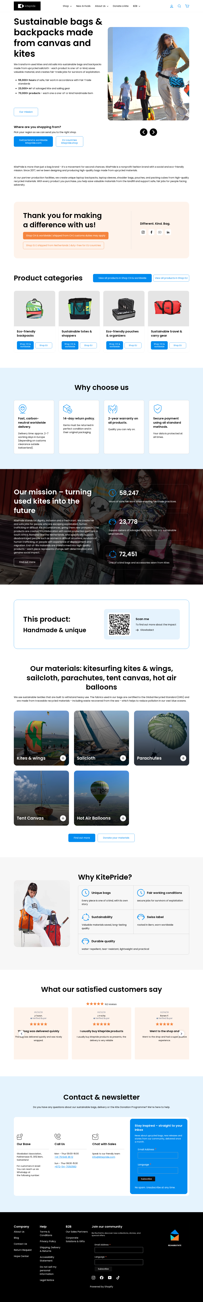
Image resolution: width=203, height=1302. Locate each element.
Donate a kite (121, 6)
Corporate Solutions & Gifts (75, 1239)
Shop (66, 6)
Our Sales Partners (77, 1231)
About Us (100, 6)
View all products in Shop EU (171, 278)
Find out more (27, 562)
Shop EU (44, 345)
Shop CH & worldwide (25, 345)
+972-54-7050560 (65, 1166)
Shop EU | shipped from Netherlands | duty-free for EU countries (63, 245)
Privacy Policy (48, 1241)
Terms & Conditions (46, 1233)
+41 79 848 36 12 (64, 1157)
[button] (22, 1034)
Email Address (147, 1149)
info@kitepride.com (103, 1157)
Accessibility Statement (47, 1258)
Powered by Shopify (101, 1286)
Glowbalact (147, 630)
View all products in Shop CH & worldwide (122, 278)
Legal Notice (47, 1280)
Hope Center (21, 1256)
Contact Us (20, 1244)
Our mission (26, 112)
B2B (135, 6)
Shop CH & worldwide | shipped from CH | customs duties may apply (65, 235)
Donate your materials (116, 837)
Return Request (23, 1250)
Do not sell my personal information (48, 1270)
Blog (16, 1237)
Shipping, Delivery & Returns (50, 1249)
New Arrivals (83, 6)
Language (144, 1164)
